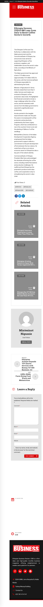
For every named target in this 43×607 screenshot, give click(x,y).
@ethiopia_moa (27, 187)
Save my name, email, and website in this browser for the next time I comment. (26, 450)
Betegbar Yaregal (30, 227)
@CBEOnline (18, 187)
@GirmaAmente (29, 190)
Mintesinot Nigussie (26, 332)
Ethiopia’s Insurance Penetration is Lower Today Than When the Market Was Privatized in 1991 (25, 234)
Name (16, 426)
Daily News (18, 24)
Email (16, 433)
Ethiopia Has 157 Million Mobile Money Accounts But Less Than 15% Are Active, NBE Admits (26, 294)
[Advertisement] (26, 482)
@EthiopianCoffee (19, 190)
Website (16, 440)
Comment (17, 405)
